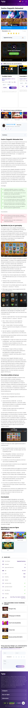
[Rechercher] (22, 1)
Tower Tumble (20, 540)
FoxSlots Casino (7, 76)
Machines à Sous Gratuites (11, 4)
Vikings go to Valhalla (14, 615)
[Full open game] (24, 60)
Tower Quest (17, 119)
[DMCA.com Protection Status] (5, 703)
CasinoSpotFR (3, 4)
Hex (8, 550)
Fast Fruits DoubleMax (15, 622)
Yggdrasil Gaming (8, 37)
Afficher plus (23, 598)
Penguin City (12, 608)
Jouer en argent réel (14, 53)
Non (23, 86)
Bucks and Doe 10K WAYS (15, 637)
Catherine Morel (10, 124)
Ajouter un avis (20, 666)
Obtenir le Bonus (13, 88)
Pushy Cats (6, 119)
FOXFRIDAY (5, 87)
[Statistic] (22, 60)
